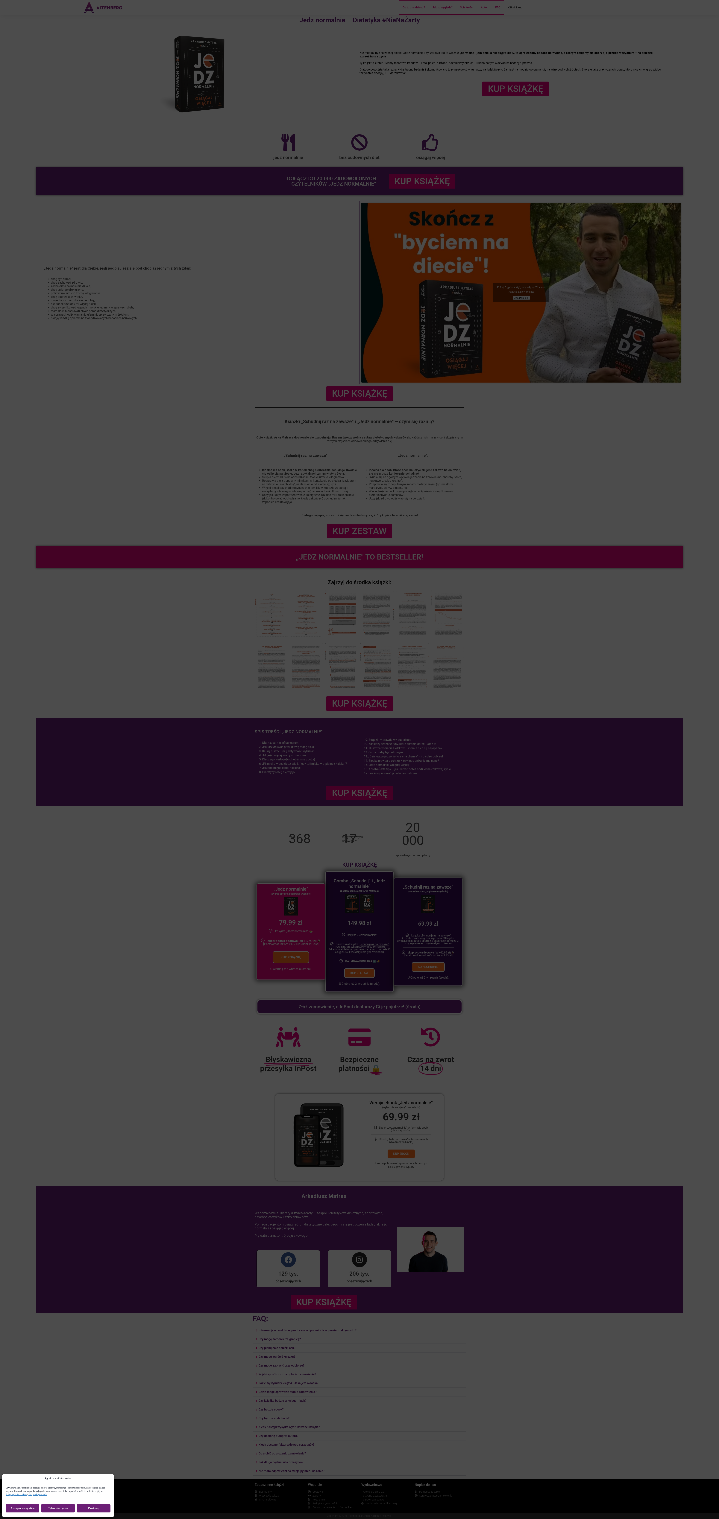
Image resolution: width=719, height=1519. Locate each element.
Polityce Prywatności (37, 1494)
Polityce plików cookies (16, 1494)
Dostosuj (93, 1508)
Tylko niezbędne (58, 1508)
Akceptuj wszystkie (22, 1508)
